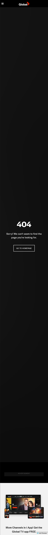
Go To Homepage (24, 248)
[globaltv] (24, 4)
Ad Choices (43, 533)
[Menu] (2, 4)
